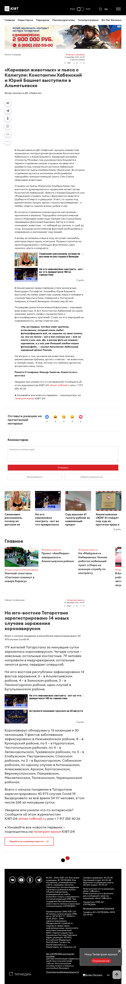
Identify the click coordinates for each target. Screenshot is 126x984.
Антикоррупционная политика (98, 908)
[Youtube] (21, 880)
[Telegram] (8, 111)
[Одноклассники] (8, 118)
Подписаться (101, 960)
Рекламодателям (63, 20)
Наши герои (25, 20)
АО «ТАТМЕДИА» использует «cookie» (60, 955)
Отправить (63, 467)
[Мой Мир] (8, 134)
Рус (72, 9)
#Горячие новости (76, 600)
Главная (10, 20)
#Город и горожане (75, 54)
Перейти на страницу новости (26, 841)
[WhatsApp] (8, 126)
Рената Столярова (13, 54)
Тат (88, 9)
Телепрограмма (88, 20)
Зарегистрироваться (91, 476)
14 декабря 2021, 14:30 (74, 602)
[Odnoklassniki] (30, 880)
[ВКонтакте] (8, 103)
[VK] (12, 880)
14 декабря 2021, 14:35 (75, 57)
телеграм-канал (24, 398)
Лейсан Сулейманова (15, 600)
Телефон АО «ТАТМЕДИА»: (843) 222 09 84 (99, 913)
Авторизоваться (35, 477)
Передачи (42, 20)
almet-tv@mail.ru (60, 385)
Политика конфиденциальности (62, 972)
